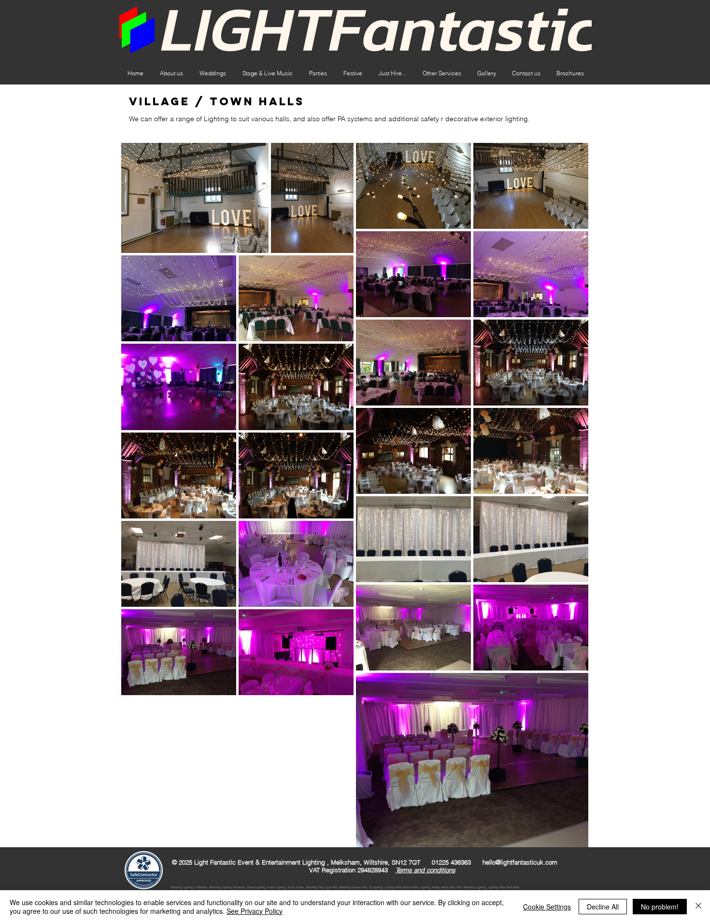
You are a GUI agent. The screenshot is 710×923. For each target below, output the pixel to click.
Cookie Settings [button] (547, 906)
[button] (392, 73)
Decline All (603, 906)
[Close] (698, 906)
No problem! (660, 906)
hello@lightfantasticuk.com (520, 862)
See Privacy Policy (255, 911)
